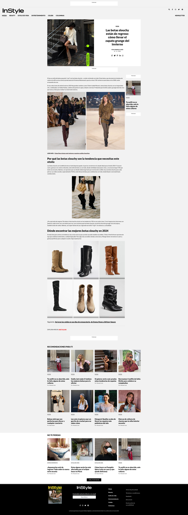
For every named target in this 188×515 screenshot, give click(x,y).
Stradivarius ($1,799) (112, 321)
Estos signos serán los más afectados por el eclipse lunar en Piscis (81, 474)
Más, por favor (94, 484)
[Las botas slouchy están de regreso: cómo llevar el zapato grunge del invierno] (70, 42)
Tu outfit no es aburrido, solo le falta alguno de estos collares (132, 105)
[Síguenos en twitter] (179, 9)
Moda (4, 15)
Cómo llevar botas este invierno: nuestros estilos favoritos (72, 154)
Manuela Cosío (118, 49)
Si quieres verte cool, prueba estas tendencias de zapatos (106, 385)
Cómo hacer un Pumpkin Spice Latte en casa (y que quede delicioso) (104, 474)
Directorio (129, 504)
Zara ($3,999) (86, 282)
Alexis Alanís (52, 430)
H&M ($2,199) (86, 321)
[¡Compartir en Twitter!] (115, 55)
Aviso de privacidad (132, 494)
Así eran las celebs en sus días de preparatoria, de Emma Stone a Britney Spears (85, 327)
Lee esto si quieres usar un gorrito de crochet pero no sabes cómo (81, 426)
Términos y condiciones (133, 498)
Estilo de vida (23, 15)
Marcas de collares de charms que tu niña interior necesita (128, 426)
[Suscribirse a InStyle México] (55, 499)
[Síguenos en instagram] (175, 9)
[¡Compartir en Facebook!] (112, 55)
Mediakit (128, 501)
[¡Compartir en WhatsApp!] (123, 55)
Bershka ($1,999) (60, 282)
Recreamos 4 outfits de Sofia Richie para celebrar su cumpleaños (129, 386)
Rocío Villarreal (100, 478)
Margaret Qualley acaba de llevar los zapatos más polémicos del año (105, 426)
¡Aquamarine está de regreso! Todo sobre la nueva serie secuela (58, 474)
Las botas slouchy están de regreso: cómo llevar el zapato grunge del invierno (117, 37)
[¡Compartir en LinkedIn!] (120, 55)
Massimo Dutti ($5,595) (59, 321)
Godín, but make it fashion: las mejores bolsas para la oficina (81, 386)
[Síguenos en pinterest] (182, 9)
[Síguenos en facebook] (172, 9)
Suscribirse (84, 502)
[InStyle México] (13, 11)
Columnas (60, 15)
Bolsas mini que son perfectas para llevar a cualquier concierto (56, 426)
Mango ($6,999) (112, 282)
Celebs (50, 15)
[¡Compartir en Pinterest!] (117, 55)
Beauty (12, 15)
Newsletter (180, 15)
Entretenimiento (38, 15)
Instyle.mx (62, 334)
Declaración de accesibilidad (130, 509)
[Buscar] (169, 9)
